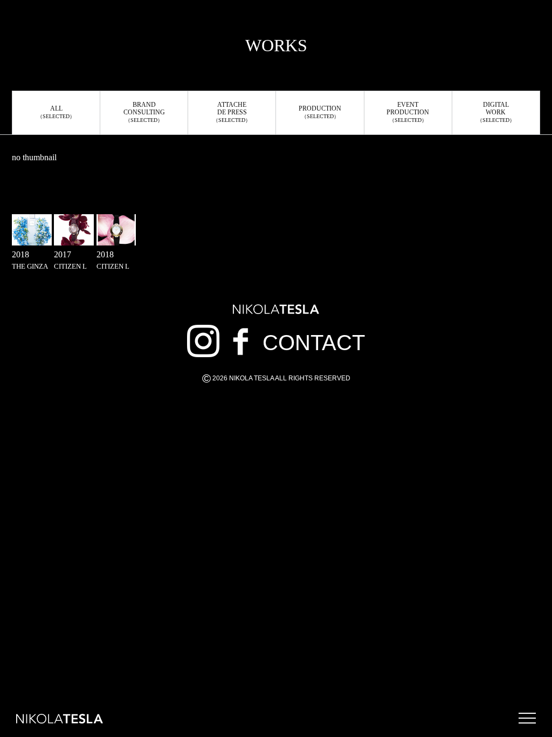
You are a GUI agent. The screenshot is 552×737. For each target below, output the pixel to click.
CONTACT (314, 342)
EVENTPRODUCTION (408, 112)
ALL (56, 112)
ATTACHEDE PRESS (232, 112)
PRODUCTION (320, 112)
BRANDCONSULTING (144, 112)
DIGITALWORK (496, 112)
